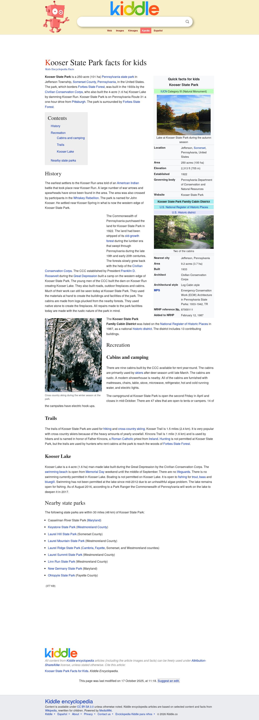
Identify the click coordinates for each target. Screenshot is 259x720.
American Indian (128, 183)
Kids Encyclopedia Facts (59, 69)
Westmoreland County (92, 527)
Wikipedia (51, 710)
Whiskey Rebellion (86, 198)
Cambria (87, 548)
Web (109, 30)
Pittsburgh (79, 101)
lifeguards (183, 471)
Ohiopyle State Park (61, 575)
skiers (139, 372)
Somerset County (84, 82)
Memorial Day (95, 471)
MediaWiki (105, 710)
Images (120, 30)
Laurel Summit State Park (65, 554)
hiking (107, 428)
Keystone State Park (61, 527)
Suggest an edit (168, 681)
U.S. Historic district (183, 212)
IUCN (164, 91)
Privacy (88, 714)
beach (63, 471)
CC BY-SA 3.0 (85, 706)
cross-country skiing (131, 428)
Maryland (94, 520)
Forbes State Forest (91, 86)
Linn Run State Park (61, 561)
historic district (142, 328)
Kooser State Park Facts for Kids (66, 671)
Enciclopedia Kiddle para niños (133, 714)
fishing (182, 477)
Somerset (200, 148)
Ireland (153, 439)
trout (195, 477)
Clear (179, 22)
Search (187, 21)
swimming (52, 471)
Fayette (100, 548)
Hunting (165, 439)
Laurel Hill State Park (62, 534)
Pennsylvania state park (118, 76)
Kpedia (146, 30)
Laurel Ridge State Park (64, 548)
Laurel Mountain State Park (66, 541)
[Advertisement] (129, 45)
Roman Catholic (122, 439)
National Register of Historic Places (184, 324)
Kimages (133, 30)
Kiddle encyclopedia (80, 660)
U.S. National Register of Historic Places (184, 207)
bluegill (50, 481)
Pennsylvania (106, 82)
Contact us (104, 714)
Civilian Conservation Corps (64, 92)
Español (158, 30)
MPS (157, 290)
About (75, 714)
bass (202, 477)
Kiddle (49, 714)
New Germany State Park (65, 568)
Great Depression (85, 276)
